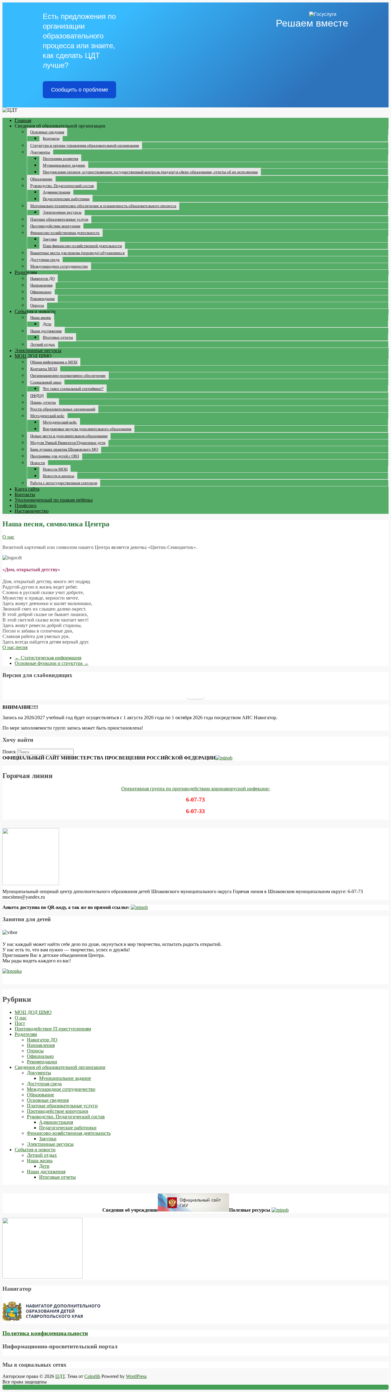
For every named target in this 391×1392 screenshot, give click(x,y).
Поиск (9, 751)
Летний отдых (42, 344)
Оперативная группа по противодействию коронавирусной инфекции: (195, 788)
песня (21, 647)
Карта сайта (27, 489)
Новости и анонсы (58, 476)
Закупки (50, 239)
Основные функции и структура (52, 663)
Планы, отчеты (43, 402)
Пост (20, 1023)
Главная (23, 120)
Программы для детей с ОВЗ (54, 456)
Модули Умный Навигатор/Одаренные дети (67, 442)
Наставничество (32, 511)
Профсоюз (25, 505)
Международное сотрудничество (59, 266)
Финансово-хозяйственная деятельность (65, 232)
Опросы (37, 305)
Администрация (56, 192)
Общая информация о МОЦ (53, 362)
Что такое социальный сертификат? (73, 388)
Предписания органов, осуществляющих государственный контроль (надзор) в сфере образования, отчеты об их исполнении (150, 172)
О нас (8, 536)
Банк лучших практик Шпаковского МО (64, 449)
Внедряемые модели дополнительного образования (87, 429)
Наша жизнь (40, 317)
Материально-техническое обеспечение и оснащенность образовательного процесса (103, 206)
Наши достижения (46, 331)
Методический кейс (47, 415)
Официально (41, 292)
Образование (41, 179)
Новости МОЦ (55, 469)
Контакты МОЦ (43, 368)
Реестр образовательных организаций (62, 409)
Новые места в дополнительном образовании (69, 436)
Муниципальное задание (64, 165)
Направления (41, 285)
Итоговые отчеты (58, 337)
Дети (47, 324)
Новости (37, 462)
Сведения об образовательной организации (60, 1067)
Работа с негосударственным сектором (63, 483)
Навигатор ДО (42, 278)
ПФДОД (37, 395)
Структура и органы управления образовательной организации (84, 145)
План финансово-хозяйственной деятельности (82, 245)
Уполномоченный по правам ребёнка (54, 500)
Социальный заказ (45, 382)
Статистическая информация (48, 657)
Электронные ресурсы (62, 212)
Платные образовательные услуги (59, 219)
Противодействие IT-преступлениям (53, 1028)
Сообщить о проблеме (79, 90)
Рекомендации (42, 298)
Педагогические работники (66, 199)
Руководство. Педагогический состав (62, 185)
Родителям (26, 272)
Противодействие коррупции (55, 226)
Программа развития (60, 158)
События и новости (35, 311)
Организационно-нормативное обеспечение (68, 375)
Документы (40, 152)
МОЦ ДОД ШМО (33, 356)
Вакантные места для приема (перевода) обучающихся (77, 253)
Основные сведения (47, 132)
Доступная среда (45, 259)
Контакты (51, 138)
